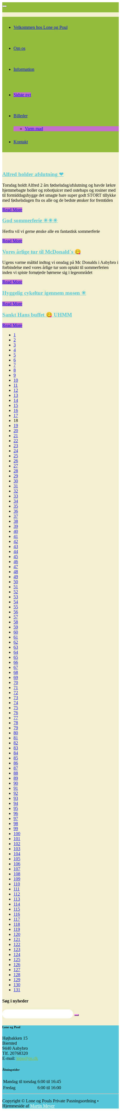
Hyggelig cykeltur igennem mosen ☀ (44, 293)
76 (16, 712)
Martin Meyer (42, 1105)
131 (17, 989)
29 (16, 476)
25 (16, 455)
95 (16, 808)
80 (16, 732)
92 (16, 793)
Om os (19, 48)
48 (16, 571)
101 (17, 838)
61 (16, 637)
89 (16, 778)
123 (17, 949)
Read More (12, 209)
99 (16, 828)
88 (16, 773)
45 (16, 556)
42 (16, 541)
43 (16, 546)
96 (16, 813)
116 (17, 914)
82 (16, 743)
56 (16, 612)
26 (16, 460)
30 (16, 481)
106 (17, 863)
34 (16, 501)
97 (16, 818)
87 (16, 768)
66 (16, 662)
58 (16, 622)
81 (16, 737)
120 (17, 934)
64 (16, 652)
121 (17, 939)
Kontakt (21, 141)
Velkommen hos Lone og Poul (41, 27)
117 (17, 919)
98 (16, 823)
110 (17, 884)
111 (17, 889)
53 (16, 596)
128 (17, 974)
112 (17, 894)
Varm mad (34, 128)
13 (16, 395)
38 (16, 521)
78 (16, 722)
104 (17, 853)
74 (16, 702)
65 (16, 657)
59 (16, 627)
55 (16, 606)
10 (16, 380)
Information (24, 69)
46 (16, 561)
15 (16, 405)
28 (16, 470)
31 (16, 486)
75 (16, 707)
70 (16, 682)
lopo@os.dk (27, 1058)
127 (17, 969)
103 (17, 848)
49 (16, 576)
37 (16, 516)
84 (16, 753)
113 (17, 899)
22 (16, 440)
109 (17, 879)
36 (16, 511)
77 (16, 717)
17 (16, 415)
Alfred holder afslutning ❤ (33, 174)
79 (16, 727)
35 (16, 506)
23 (16, 445)
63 (16, 647)
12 (16, 390)
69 (16, 677)
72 (16, 692)
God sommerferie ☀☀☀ (30, 220)
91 (16, 788)
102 (17, 843)
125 (17, 959)
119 (17, 929)
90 (16, 783)
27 (16, 465)
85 (16, 758)
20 (16, 430)
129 (17, 979)
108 (17, 873)
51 (16, 586)
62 (16, 642)
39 (16, 526)
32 (16, 491)
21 (16, 435)
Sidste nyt (22, 94)
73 (16, 697)
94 (16, 803)
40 (16, 531)
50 (16, 581)
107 (17, 868)
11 (16, 385)
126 (17, 964)
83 (16, 748)
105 (17, 858)
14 (16, 400)
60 (16, 632)
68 (16, 672)
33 (16, 496)
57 (16, 617)
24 (16, 450)
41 (16, 536)
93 (16, 798)
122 (17, 944)
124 (17, 954)
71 (16, 687)
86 (16, 763)
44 (16, 551)
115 (17, 909)
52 (16, 591)
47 (16, 566)
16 (16, 410)
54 (16, 601)
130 (17, 984)
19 (16, 425)
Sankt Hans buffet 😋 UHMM (37, 315)
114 (17, 904)
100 (17, 833)
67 (16, 667)
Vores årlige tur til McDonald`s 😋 (41, 252)
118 (17, 924)
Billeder (21, 115)
